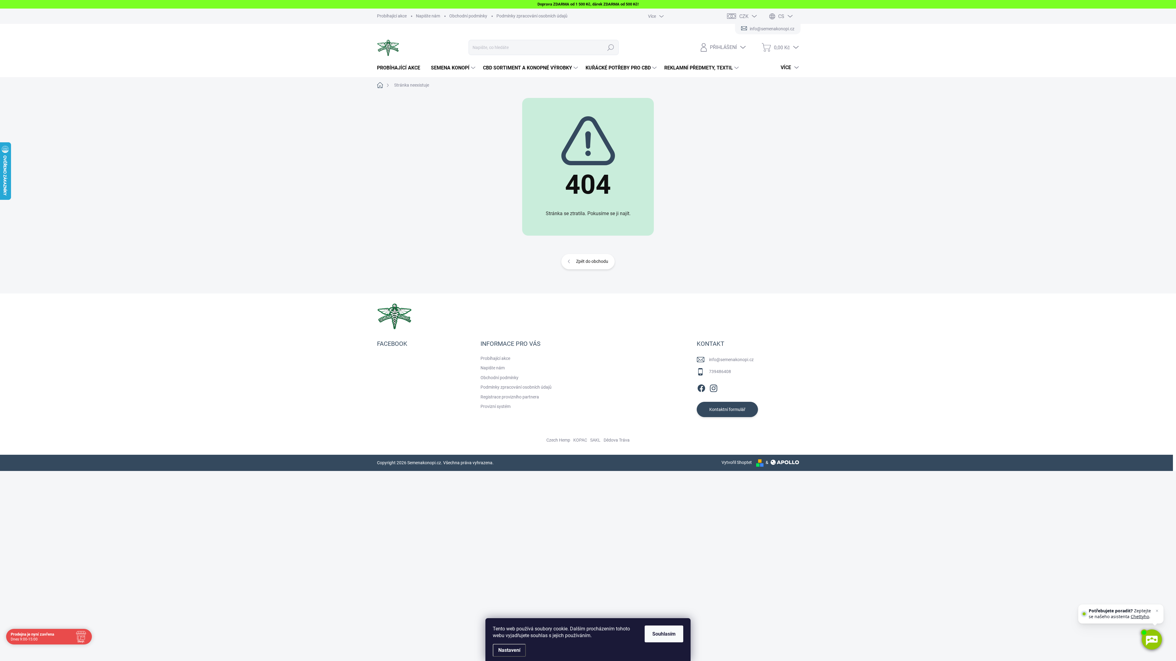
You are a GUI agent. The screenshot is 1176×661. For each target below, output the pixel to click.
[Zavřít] (1157, 611)
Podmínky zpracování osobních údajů (531, 15)
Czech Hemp (558, 440)
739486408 (720, 371)
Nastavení (509, 650)
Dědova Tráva (617, 440)
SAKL (595, 440)
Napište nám (428, 15)
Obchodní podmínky (468, 15)
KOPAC (580, 440)
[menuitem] (401, 68)
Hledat (611, 47)
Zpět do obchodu (592, 261)
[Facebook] (701, 387)
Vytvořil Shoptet (737, 462)
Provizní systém (496, 406)
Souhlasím (664, 634)
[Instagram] (713, 387)
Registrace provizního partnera (510, 396)
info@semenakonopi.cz (731, 359)
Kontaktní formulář (727, 409)
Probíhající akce (392, 15)
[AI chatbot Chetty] (1151, 639)
